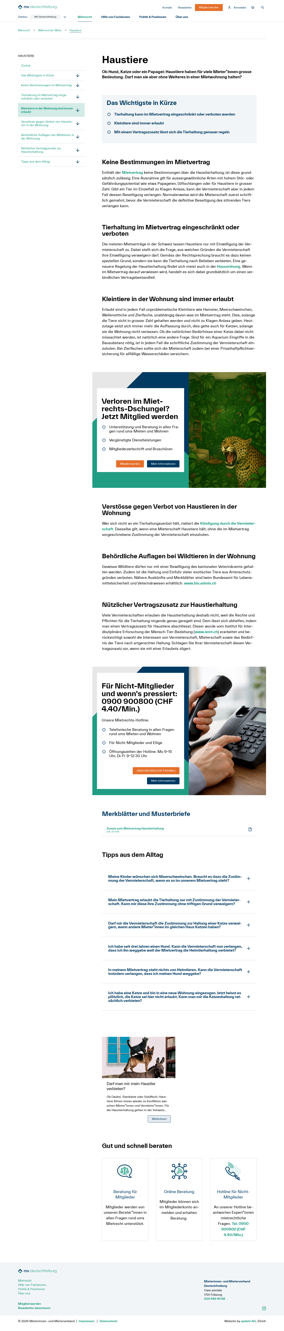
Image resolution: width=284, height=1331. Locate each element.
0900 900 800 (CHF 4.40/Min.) (156, 770)
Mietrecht (85, 17)
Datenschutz (108, 1321)
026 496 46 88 (214, 1298)
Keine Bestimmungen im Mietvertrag (46, 85)
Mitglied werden (130, 463)
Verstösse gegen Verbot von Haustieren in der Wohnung (47, 123)
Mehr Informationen (163, 463)
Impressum (86, 1321)
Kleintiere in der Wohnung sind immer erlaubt (47, 109)
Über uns (182, 17)
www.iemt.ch (206, 632)
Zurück (26, 65)
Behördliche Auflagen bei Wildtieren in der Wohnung (47, 136)
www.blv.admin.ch (200, 583)
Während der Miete (50, 30)
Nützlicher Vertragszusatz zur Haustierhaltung (41, 149)
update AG (248, 1321)
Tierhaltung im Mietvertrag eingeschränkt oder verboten (44, 96)
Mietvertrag (132, 172)
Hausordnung (228, 266)
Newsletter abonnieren (34, 1308)
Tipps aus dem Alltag (35, 161)
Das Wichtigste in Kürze (37, 75)
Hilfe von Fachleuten (115, 17)
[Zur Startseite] (47, 7)
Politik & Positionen (152, 17)
